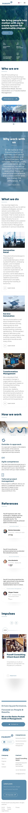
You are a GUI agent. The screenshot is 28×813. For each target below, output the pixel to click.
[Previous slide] (11, 622)
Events (9, 807)
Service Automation (21, 741)
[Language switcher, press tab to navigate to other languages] (19, 3)
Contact (4, 767)
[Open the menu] (25, 3)
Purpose (4, 761)
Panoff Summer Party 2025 (11, 789)
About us (4, 758)
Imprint (9, 809)
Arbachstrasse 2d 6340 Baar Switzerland (21, 764)
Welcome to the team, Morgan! (12, 786)
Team (3, 764)
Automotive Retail (21, 738)
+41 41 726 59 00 (21, 770)
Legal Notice (5, 811)
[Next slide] (16, 622)
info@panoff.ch (20, 774)
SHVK (3, 807)
